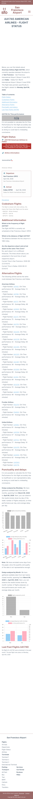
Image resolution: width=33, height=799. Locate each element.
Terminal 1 (5, 757)
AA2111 (16, 317)
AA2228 (16, 339)
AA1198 (16, 294)
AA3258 (16, 385)
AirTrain (4, 772)
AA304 (16, 377)
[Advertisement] (16, 47)
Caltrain (4, 782)
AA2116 (16, 324)
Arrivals (4, 744)
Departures (6, 747)
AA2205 (16, 332)
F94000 (16, 412)
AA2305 (16, 347)
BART (4, 780)
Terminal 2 (5, 760)
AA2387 (16, 362)
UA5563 (16, 462)
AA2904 (16, 369)
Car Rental (20, 770)
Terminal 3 (5, 762)
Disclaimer (21, 793)
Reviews (19, 772)
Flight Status (6, 97)
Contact (27, 793)
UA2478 (16, 447)
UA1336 (16, 432)
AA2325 (16, 354)
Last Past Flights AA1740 (10, 110)
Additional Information (9, 102)
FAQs (18, 775)
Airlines (4, 752)
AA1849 (16, 309)
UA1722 (16, 440)
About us (16, 795)
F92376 (16, 405)
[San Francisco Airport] (4, 11)
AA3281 (16, 392)
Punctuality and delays (10, 107)
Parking (4, 767)
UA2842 (16, 455)
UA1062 (16, 425)
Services (19, 767)
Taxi (3, 777)
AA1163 (16, 286)
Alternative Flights (8, 105)
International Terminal (9, 765)
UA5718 (16, 465)
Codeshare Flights (8, 100)
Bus (3, 775)
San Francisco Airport (17, 10)
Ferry (3, 785)
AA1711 (16, 302)
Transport (5, 770)
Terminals (5, 754)
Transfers (5, 787)
